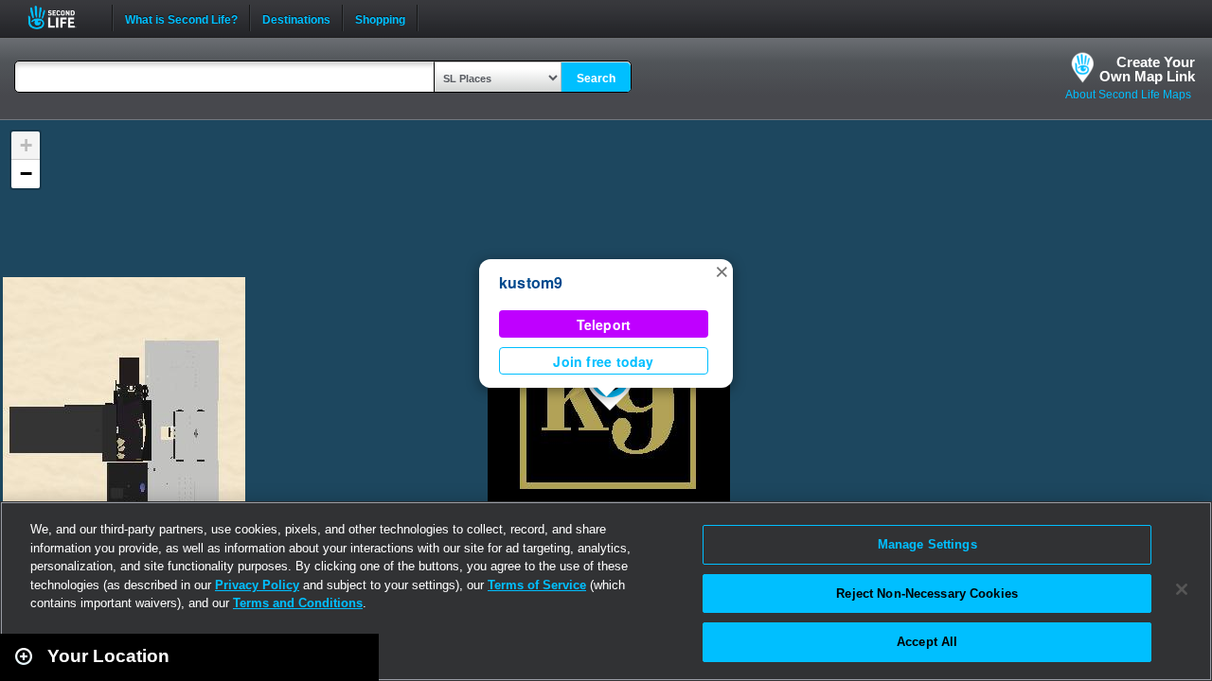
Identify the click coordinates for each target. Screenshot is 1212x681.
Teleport (604, 324)
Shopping (380, 18)
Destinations (296, 18)
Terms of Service (537, 585)
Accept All (927, 642)
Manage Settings (927, 544)
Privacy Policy (257, 585)
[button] (721, 270)
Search (596, 78)
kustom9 (531, 282)
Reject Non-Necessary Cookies (927, 593)
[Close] (1182, 589)
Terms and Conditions (298, 603)
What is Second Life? (181, 18)
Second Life (62, 17)
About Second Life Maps (1128, 94)
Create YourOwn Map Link (1147, 69)
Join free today (603, 361)
